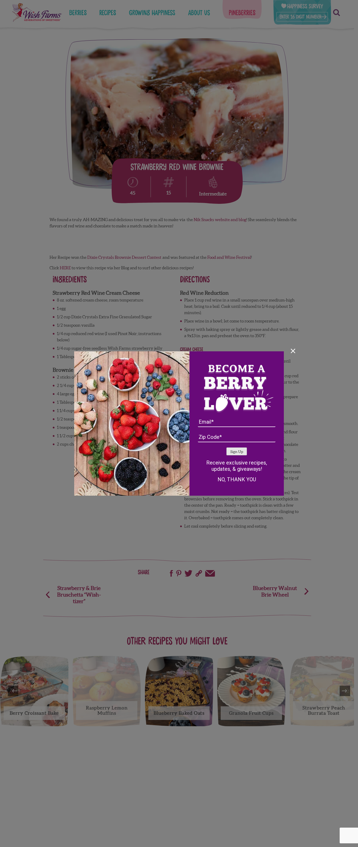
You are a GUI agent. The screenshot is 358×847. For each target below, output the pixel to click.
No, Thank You (237, 479)
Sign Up (236, 452)
